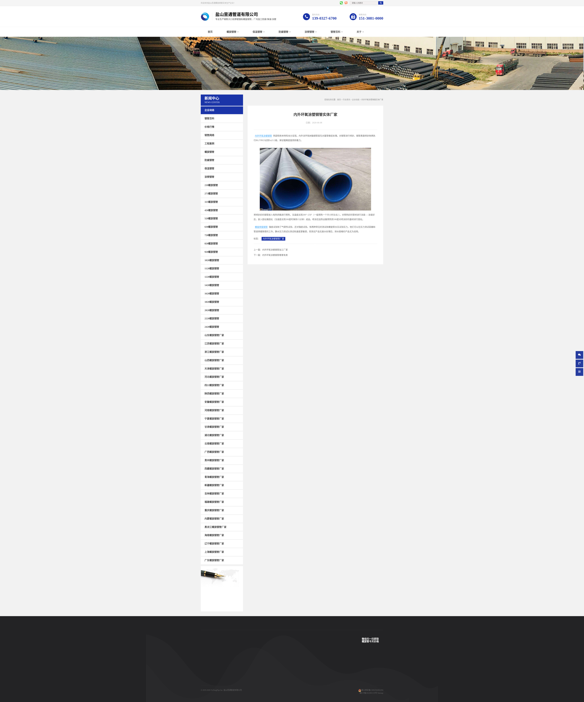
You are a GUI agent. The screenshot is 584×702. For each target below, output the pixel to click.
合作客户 (254, 670)
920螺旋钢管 (211, 252)
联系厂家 (279, 670)
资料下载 (254, 679)
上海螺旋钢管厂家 (214, 552)
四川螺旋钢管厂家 (214, 385)
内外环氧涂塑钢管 (263, 136)
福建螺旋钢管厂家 (214, 502)
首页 (210, 32)
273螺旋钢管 (211, 193)
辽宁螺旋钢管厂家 (214, 543)
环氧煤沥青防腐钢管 (234, 688)
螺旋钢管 (231, 32)
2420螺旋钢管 (212, 327)
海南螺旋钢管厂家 (214, 535)
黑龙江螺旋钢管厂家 (215, 527)
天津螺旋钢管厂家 (214, 368)
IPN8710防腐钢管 (233, 679)
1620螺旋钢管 (212, 293)
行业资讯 (346, 100)
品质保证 (254, 683)
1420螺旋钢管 (212, 285)
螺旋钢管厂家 (206, 688)
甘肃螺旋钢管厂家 (214, 427)
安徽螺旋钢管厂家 (214, 402)
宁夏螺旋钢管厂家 (214, 418)
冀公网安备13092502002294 (372, 690)
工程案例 (209, 143)
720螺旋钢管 (211, 235)
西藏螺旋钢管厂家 (214, 468)
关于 (359, 32)
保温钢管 (257, 32)
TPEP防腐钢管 (231, 665)
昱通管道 (254, 661)
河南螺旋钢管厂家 (214, 410)
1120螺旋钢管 (212, 268)
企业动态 (209, 110)
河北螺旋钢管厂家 (214, 377)
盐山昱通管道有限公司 (233, 690)
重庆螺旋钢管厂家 (214, 510)
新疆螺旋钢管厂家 (214, 485)
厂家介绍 (279, 661)
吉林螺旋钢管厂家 (214, 493)
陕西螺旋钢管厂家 (214, 393)
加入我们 (279, 679)
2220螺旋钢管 (212, 318)
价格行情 (209, 127)
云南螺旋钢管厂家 (214, 443)
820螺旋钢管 (211, 243)
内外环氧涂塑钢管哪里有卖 (275, 255)
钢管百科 (335, 32)
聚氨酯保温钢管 (232, 670)
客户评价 (254, 674)
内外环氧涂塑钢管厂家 (273, 239)
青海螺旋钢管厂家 (214, 477)
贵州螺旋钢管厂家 (214, 460)
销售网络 (209, 135)
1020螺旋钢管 (212, 260)
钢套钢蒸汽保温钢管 (234, 683)
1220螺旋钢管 (212, 277)
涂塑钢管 (309, 32)
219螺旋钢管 (211, 185)
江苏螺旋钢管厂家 (214, 343)
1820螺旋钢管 (212, 302)
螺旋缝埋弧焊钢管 (233, 674)
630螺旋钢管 (211, 227)
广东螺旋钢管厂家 (214, 560)
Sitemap (380, 693)
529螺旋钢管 (211, 218)
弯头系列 (204, 679)
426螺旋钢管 (211, 210)
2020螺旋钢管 (212, 310)
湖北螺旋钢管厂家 (214, 435)
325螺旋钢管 (211, 202)
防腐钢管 (283, 32)
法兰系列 (204, 683)
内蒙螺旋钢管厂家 (214, 518)
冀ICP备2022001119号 (368, 693)
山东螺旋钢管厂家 (214, 335)
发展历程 (279, 674)
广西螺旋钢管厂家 (214, 452)
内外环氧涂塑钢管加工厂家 (275, 250)
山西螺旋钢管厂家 (214, 360)
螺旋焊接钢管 (261, 227)
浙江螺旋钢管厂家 (214, 352)
